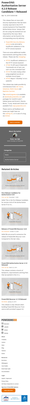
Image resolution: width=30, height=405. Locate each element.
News (7, 155)
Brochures (4, 360)
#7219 (8, 72)
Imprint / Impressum (7, 378)
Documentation (5, 371)
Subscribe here (8, 390)
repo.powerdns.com (19, 106)
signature (14, 94)
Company (4, 339)
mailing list (9, 113)
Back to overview (15, 122)
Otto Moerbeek (5, 231)
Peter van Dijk (15, 139)
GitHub (7, 116)
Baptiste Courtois (9, 91)
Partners (4, 350)
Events (3, 353)
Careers (3, 342)
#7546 (8, 65)
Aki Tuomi (19, 87)
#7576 (8, 60)
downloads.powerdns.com (13, 97)
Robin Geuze (14, 89)
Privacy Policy (5, 381)
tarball (8, 94)
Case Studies (5, 366)
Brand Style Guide (6, 368)
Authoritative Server (11, 160)
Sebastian (6, 89)
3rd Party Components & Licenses (10, 384)
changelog (21, 57)
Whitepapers (5, 363)
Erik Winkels (4, 301)
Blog (3, 348)
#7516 (8, 78)
